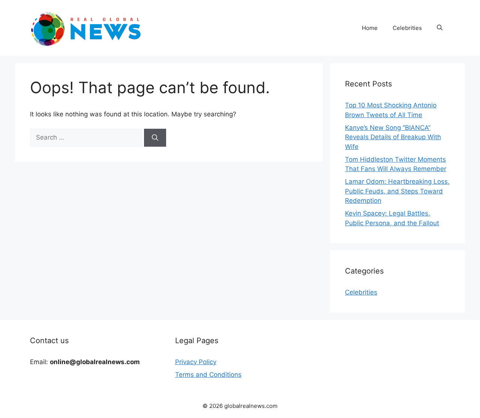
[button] (439, 28)
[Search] (155, 138)
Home (370, 27)
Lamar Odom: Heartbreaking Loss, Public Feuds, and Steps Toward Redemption (397, 191)
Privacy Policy (195, 362)
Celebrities (407, 27)
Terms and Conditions (208, 374)
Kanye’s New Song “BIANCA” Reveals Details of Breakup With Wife (393, 137)
